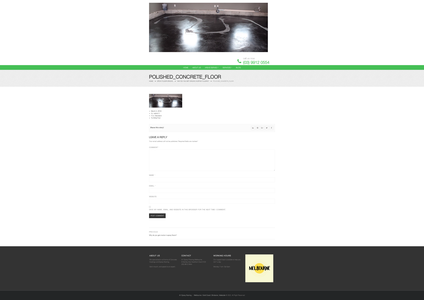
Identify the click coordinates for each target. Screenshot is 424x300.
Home (185, 68)
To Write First (155, 118)
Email (152, 186)
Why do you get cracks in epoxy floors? (193, 81)
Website (153, 196)
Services (227, 68)
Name (152, 175)
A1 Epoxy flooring (185, 295)
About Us (196, 68)
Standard (158, 116)
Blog (238, 68)
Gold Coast (206, 295)
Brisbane (215, 295)
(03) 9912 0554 (256, 62)
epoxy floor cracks (165, 81)
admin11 (157, 113)
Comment (154, 147)
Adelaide (222, 295)
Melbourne (197, 295)
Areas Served (211, 68)
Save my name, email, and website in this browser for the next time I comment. (187, 210)
